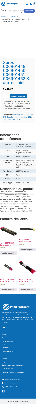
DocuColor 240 (18, 115)
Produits (13, 16)
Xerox (18, 119)
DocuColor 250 (13, 117)
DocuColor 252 (25, 117)
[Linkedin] (3, 391)
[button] (26, 3)
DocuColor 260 (9, 119)
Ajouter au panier (18, 96)
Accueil (3, 16)
